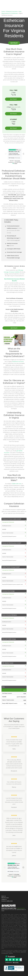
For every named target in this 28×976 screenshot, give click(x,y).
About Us (3, 896)
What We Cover (5, 897)
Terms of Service (16, 952)
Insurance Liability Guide (7, 901)
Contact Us (4, 899)
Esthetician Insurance (11, 11)
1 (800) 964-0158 (21, 908)
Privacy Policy (9, 952)
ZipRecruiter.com (16, 483)
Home (3, 11)
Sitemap (11, 953)
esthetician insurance (18, 361)
